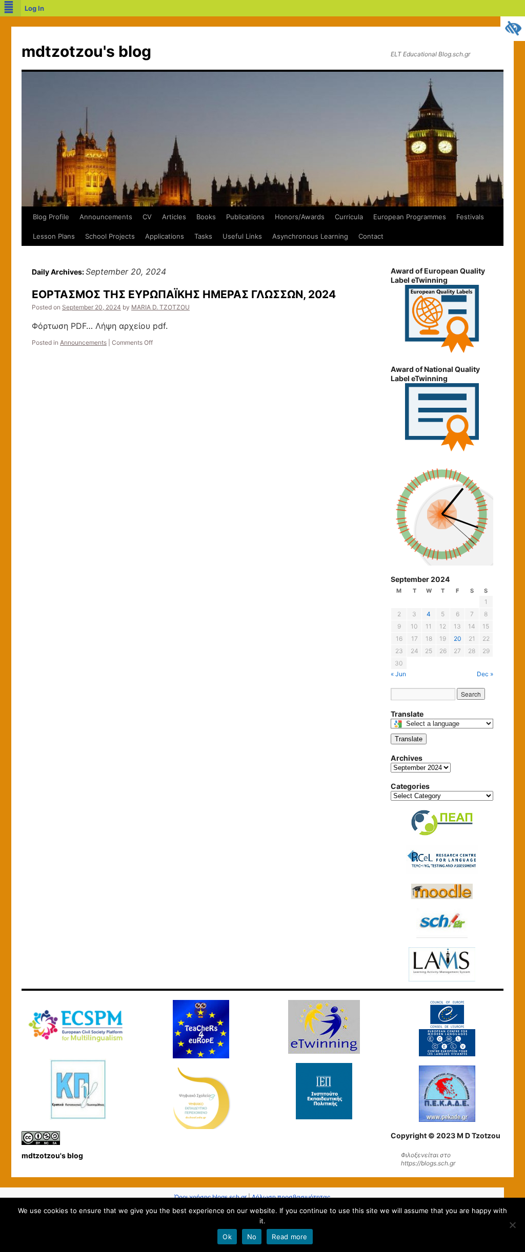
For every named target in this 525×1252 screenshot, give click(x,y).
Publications (245, 217)
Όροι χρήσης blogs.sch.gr (210, 1197)
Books (206, 217)
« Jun (398, 674)
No (252, 1237)
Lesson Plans (54, 236)
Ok (227, 1237)
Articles (174, 217)
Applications (164, 236)
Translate (408, 739)
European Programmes (409, 217)
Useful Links (242, 236)
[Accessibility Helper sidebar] (512, 28)
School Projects (110, 236)
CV (147, 217)
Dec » (485, 674)
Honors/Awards (300, 217)
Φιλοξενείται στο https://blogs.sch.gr (428, 1159)
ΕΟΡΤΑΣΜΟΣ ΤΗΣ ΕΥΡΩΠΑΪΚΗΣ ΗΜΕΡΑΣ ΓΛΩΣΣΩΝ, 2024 (184, 294)
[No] (512, 1225)
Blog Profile (51, 217)
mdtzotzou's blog (86, 51)
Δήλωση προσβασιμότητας (291, 1197)
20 (457, 638)
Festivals (470, 217)
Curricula (349, 217)
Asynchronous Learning (310, 236)
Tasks (203, 236)
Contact (370, 236)
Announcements (105, 217)
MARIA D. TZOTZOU (160, 307)
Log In (34, 8)
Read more (289, 1237)
